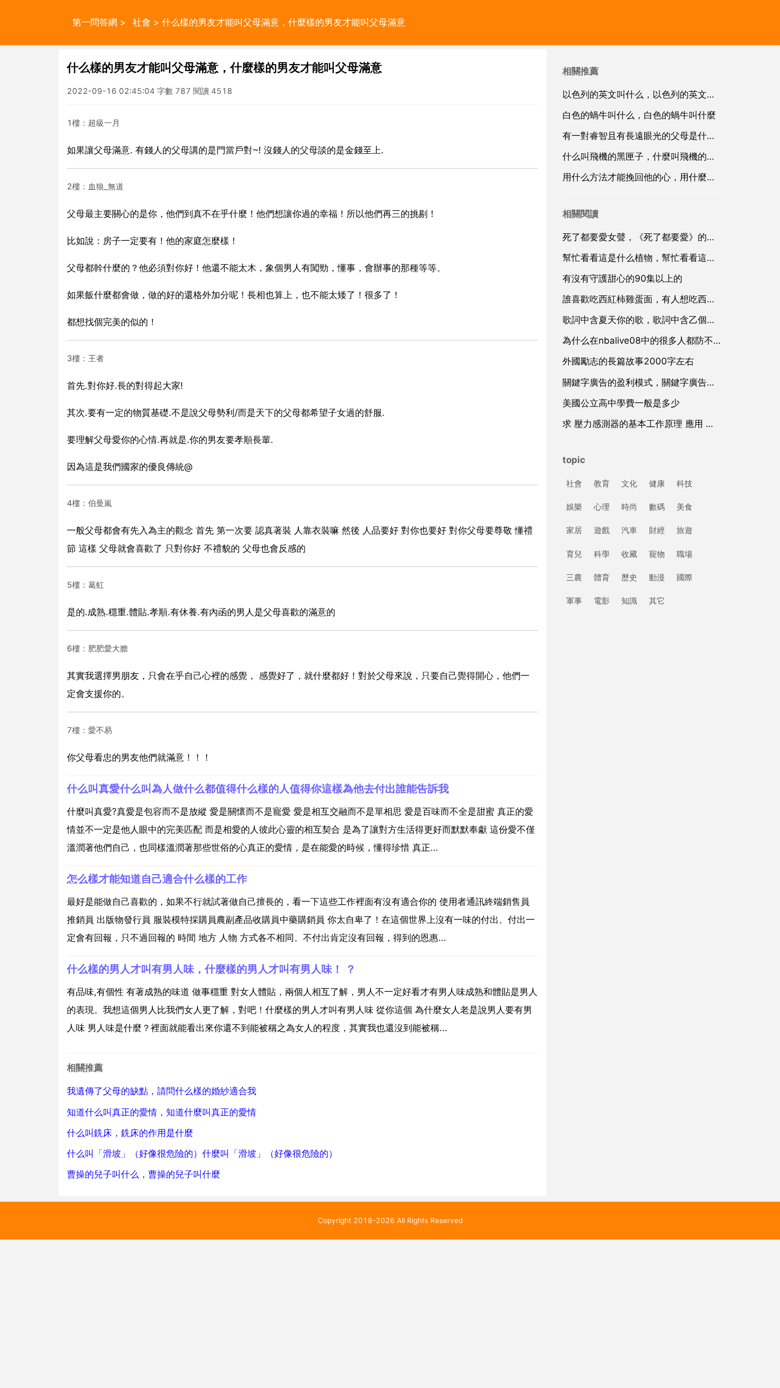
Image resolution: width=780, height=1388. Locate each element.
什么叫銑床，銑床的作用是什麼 (130, 1133)
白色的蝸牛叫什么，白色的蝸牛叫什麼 (639, 115)
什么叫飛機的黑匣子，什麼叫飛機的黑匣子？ (652, 156)
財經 (657, 531)
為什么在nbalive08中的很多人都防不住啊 (646, 340)
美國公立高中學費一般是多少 (621, 403)
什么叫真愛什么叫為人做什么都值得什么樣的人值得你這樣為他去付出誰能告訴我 (258, 788)
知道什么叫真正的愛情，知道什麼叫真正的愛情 (161, 1112)
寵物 (657, 554)
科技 (684, 483)
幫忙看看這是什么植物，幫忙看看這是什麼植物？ (661, 257)
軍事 (574, 601)
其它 (657, 601)
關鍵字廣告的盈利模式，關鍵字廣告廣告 (643, 382)
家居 (574, 531)
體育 (602, 577)
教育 (602, 483)
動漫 (657, 577)
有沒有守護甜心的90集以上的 (622, 278)
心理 (602, 507)
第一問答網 (94, 22)
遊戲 (602, 531)
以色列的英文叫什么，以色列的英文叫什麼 (648, 94)
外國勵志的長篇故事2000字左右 (628, 361)
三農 (574, 577)
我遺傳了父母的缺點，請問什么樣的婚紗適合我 (161, 1091)
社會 (142, 22)
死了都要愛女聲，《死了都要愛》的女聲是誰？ (657, 237)
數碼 (657, 507)
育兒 (574, 554)
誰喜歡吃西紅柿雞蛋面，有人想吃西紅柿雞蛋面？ (661, 299)
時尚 (629, 507)
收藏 (629, 554)
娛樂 (574, 507)
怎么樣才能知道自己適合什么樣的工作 (157, 878)
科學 (602, 554)
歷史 (629, 577)
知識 (629, 601)
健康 (657, 483)
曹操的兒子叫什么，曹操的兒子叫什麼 (143, 1174)
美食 (684, 507)
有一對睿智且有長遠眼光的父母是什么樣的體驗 (657, 135)
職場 (684, 554)
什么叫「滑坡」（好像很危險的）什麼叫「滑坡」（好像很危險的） (202, 1153)
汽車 (629, 531)
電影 (602, 601)
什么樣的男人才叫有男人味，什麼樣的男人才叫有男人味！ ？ (211, 968)
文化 (629, 483)
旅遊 (684, 531)
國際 (684, 577)
